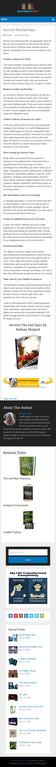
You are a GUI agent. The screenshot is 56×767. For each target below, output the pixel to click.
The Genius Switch (28, 682)
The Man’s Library (27, 671)
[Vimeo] (37, 616)
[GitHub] (42, 616)
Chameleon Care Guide (30, 742)
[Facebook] (10, 616)
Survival (13, 399)
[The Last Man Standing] (28, 466)
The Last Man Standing (16, 478)
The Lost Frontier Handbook (32, 730)
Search (28, 560)
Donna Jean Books (20, 761)
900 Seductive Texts (29, 718)
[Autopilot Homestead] (28, 493)
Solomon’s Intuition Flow (30, 647)
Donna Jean (23, 35)
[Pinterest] (16, 616)
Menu (4, 19)
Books (9, 35)
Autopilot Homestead (15, 505)
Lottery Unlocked (27, 659)
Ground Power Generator (31, 706)
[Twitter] (31, 616)
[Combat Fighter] (28, 519)
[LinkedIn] (26, 616)
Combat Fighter (12, 532)
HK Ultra (23, 694)
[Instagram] (21, 616)
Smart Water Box (27, 635)
